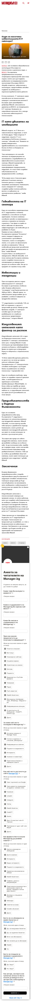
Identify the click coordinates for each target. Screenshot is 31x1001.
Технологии (4, 30)
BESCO (4, 72)
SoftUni (4, 65)
